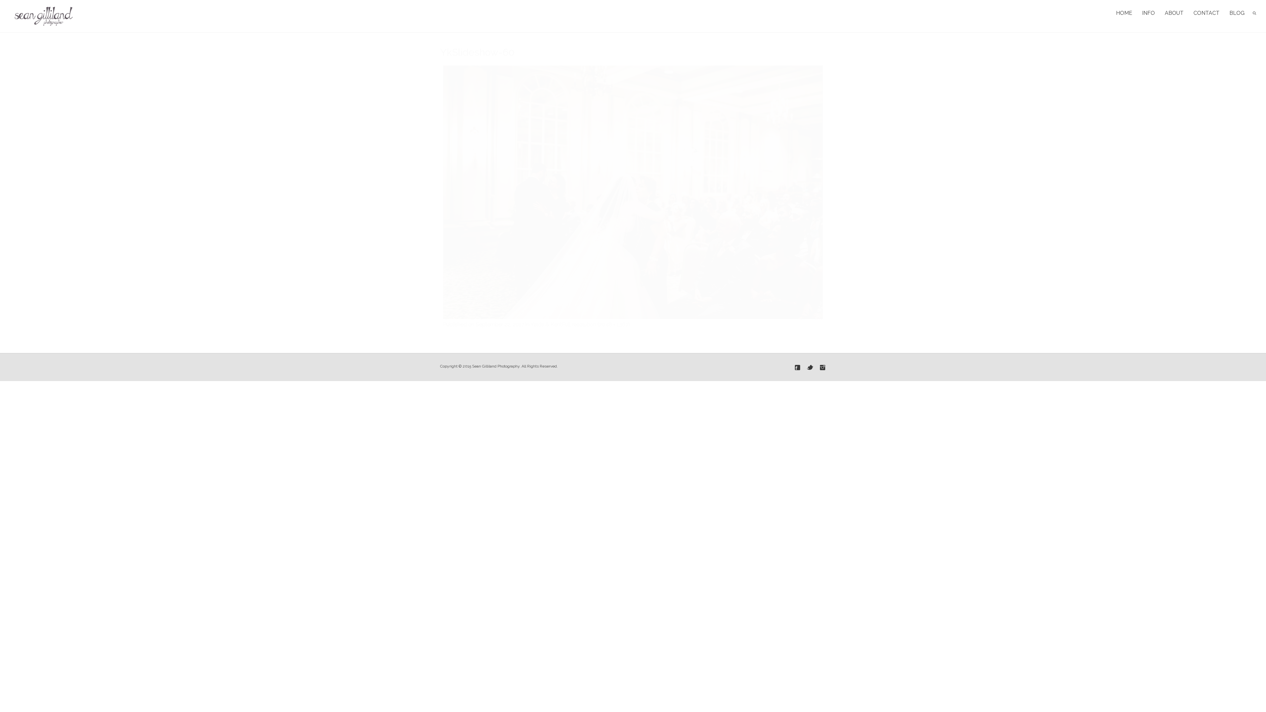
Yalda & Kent (546, 324)
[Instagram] (822, 367)
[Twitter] (810, 367)
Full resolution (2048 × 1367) (596, 324)
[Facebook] (797, 367)
